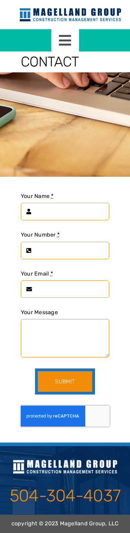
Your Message (39, 312)
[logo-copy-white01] (65, 462)
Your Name (37, 196)
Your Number (40, 234)
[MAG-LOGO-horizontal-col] (70, 9)
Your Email (37, 273)
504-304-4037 (65, 496)
